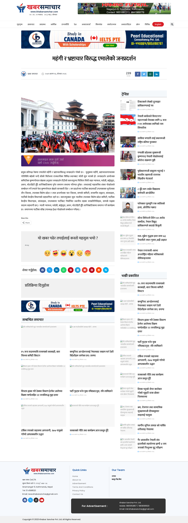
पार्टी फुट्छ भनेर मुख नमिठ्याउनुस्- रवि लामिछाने (91, 391)
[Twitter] (30, 500)
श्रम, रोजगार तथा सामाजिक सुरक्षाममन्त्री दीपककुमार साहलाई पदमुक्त (150, 411)
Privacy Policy (78, 490)
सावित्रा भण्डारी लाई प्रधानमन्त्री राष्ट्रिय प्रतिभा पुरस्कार (151, 140)
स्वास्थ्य (43, 24)
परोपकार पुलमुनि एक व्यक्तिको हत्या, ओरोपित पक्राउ (151, 205)
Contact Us (77, 494)
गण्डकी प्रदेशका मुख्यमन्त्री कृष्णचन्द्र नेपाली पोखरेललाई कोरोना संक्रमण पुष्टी (150, 156)
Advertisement (79, 483)
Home (75, 476)
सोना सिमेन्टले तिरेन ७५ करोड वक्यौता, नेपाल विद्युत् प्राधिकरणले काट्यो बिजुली (151, 222)
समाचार (31, 24)
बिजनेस (99, 24)
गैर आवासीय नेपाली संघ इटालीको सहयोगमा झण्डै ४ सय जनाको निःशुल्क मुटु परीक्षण (152, 444)
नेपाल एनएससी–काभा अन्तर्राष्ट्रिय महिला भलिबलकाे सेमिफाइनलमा (151, 254)
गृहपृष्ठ (20, 24)
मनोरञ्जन (111, 24)
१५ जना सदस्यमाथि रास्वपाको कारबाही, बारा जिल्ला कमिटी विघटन (40, 354)
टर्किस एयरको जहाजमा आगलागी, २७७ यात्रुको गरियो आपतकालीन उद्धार (42, 432)
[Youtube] (41, 500)
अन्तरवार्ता (86, 24)
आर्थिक (53, 24)
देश (75, 24)
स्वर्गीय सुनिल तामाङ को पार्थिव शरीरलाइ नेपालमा (152, 427)
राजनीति (65, 24)
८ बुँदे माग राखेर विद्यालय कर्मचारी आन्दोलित (149, 191)
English (158, 24)
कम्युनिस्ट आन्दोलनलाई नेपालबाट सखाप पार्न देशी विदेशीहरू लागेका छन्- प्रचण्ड (92, 354)
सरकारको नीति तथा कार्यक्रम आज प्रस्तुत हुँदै (89, 430)
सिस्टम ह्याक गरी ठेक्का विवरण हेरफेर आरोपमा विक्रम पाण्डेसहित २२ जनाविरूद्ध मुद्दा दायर (41, 393)
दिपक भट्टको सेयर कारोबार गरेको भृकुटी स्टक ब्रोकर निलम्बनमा (150, 393)
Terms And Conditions (82, 487)
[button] (172, 24)
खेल (138, 24)
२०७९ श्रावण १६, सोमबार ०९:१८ (30, 359)
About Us (76, 480)
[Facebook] (24, 500)
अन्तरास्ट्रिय (126, 24)
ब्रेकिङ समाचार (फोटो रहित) (79, 345)
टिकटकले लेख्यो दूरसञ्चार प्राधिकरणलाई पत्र (149, 104)
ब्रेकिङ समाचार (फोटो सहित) (31, 424)
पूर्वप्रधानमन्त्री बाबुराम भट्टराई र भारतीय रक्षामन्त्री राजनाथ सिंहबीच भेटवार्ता (151, 175)
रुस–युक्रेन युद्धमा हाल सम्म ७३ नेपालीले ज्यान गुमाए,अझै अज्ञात (152, 238)
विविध (147, 24)
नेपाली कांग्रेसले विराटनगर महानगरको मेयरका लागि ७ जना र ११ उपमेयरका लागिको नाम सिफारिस (152, 122)
